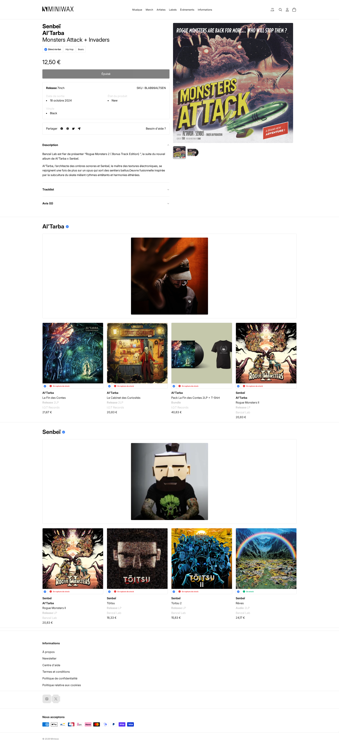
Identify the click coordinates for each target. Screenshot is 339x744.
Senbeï (51, 26)
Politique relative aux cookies (61, 685)
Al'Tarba (53, 33)
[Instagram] (46, 698)
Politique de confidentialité (59, 678)
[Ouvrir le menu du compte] (287, 9)
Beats (81, 49)
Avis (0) (47, 203)
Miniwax (54, 738)
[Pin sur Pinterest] (67, 128)
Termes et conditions (56, 671)
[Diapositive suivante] (289, 83)
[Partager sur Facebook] (61, 128)
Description (50, 145)
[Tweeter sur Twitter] (73, 128)
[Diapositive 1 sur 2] (179, 153)
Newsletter (49, 658)
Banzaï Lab (243, 412)
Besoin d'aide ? (156, 128)
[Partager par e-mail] (79, 128)
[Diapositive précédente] (177, 83)
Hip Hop (69, 49)
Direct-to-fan (54, 49)
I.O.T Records (51, 407)
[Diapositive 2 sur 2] (193, 153)
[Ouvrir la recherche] (280, 9)
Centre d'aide (51, 665)
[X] (55, 698)
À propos (48, 652)
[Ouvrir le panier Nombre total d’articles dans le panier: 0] (294, 9)
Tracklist (48, 189)
